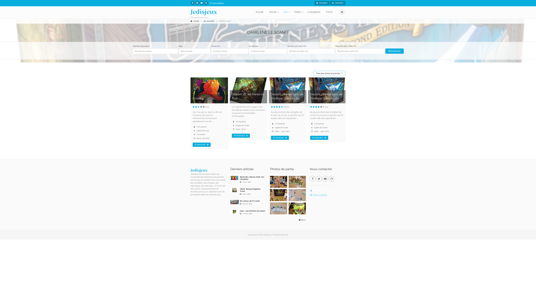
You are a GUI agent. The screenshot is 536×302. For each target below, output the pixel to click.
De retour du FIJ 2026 (250, 201)
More (303, 220)
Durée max (253, 46)
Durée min (215, 46)
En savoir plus (200, 145)
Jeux (285, 12)
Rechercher (395, 51)
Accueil (259, 12)
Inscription (323, 3)
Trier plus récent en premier (328, 73)
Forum (329, 12)
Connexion (339, 3)
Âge (180, 46)
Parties (297, 12)
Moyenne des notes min (345, 46)
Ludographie (314, 12)
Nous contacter (218, 3)
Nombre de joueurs (141, 46)
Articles (273, 12)
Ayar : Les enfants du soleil (252, 211)
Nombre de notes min (296, 46)
